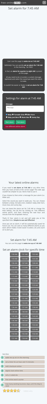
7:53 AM (35, 329)
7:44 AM (35, 316)
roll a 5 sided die (11, 375)
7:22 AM (25, 285)
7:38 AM (35, 307)
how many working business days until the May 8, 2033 (23, 385)
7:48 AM (14, 325)
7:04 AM (25, 259)
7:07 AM (25, 263)
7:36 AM (14, 307)
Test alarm (20, 122)
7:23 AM (35, 285)
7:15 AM (14, 276)
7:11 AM (35, 267)
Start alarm (9, 122)
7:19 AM (25, 281)
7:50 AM (35, 325)
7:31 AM (25, 298)
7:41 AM (35, 312)
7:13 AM (25, 272)
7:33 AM (14, 303)
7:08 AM (35, 263)
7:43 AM (25, 316)
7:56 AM (35, 334)
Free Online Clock (13, 2)
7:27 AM (14, 294)
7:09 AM (14, 267)
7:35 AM (35, 303)
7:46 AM (25, 321)
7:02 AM (35, 254)
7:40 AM (25, 312)
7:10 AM (25, 267)
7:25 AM (25, 290)
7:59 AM (35, 338)
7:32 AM (35, 298)
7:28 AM (25, 294)
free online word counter (14, 380)
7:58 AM (25, 338)
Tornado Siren (19, 115)
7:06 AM (14, 263)
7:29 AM (35, 294)
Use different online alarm (15, 126)
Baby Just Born (13, 117)
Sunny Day (36, 117)
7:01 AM (25, 254)
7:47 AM (35, 321)
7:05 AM (35, 259)
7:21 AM (14, 285)
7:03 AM (14, 259)
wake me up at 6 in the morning (17, 358)
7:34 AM (25, 303)
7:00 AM (14, 254)
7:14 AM (35, 272)
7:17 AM (35, 276)
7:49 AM (25, 325)
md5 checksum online (13, 366)
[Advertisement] (23, 33)
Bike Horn (31, 115)
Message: (9, 104)
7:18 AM (14, 281)
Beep (10, 115)
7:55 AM (25, 334)
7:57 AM (14, 338)
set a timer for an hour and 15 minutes (19, 362)
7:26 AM (35, 290)
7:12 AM (14, 272)
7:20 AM (35, 281)
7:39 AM (14, 312)
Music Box (25, 117)
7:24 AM (14, 290)
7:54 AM (14, 334)
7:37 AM (25, 307)
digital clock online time (14, 371)
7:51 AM (14, 329)
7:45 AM (14, 321)
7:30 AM (14, 298)
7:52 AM (25, 329)
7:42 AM (14, 316)
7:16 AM (25, 276)
